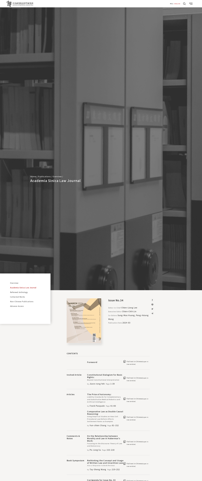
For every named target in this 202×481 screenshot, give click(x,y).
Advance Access (17, 306)
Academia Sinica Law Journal (55, 180)
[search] (184, 3)
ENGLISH (177, 4)
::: (167, 3)
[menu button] (191, 3)
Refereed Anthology (19, 292)
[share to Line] (152, 304)
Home (33, 176)
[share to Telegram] (152, 313)
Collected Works (17, 297)
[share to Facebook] (152, 300)
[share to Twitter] (152, 309)
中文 (171, 4)
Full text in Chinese (137, 362)
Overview (14, 283)
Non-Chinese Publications (21, 301)
